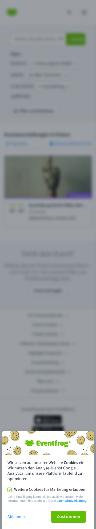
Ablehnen (16, 516)
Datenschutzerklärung (71, 501)
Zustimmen (68, 516)
